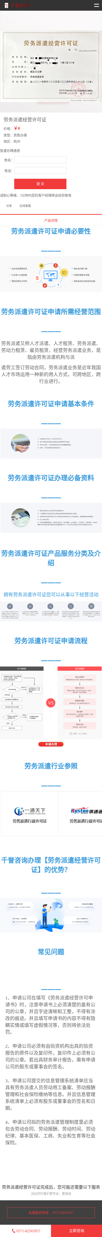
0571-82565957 (28, 1231)
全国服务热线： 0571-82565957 (51, 1213)
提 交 (40, 184)
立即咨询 (76, 1231)
